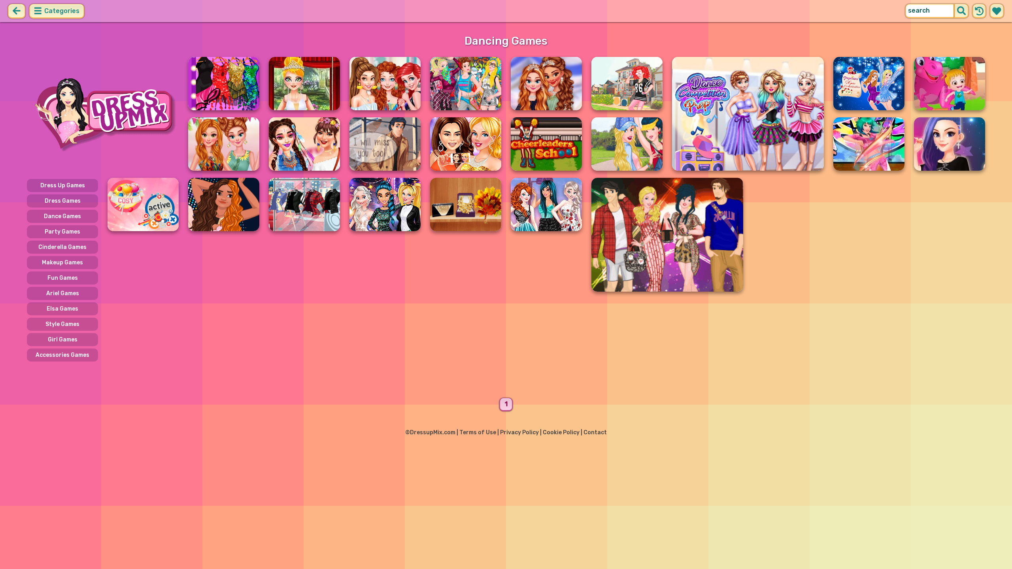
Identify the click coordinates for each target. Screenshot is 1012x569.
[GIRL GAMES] (103, 114)
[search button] (961, 11)
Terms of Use (477, 432)
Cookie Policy (561, 432)
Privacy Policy (519, 432)
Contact (595, 432)
